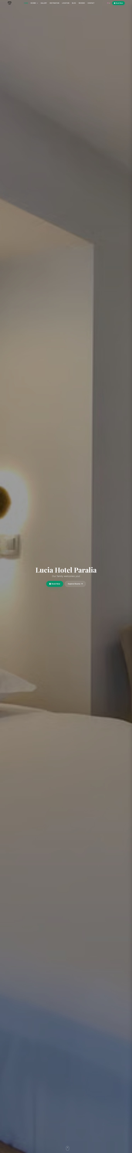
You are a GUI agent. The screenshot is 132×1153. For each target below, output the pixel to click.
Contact (91, 3)
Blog (74, 3)
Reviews (82, 3)
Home (26, 3)
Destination (54, 3)
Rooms (33, 3)
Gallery (44, 3)
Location (65, 3)
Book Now (119, 3)
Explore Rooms (74, 584)
